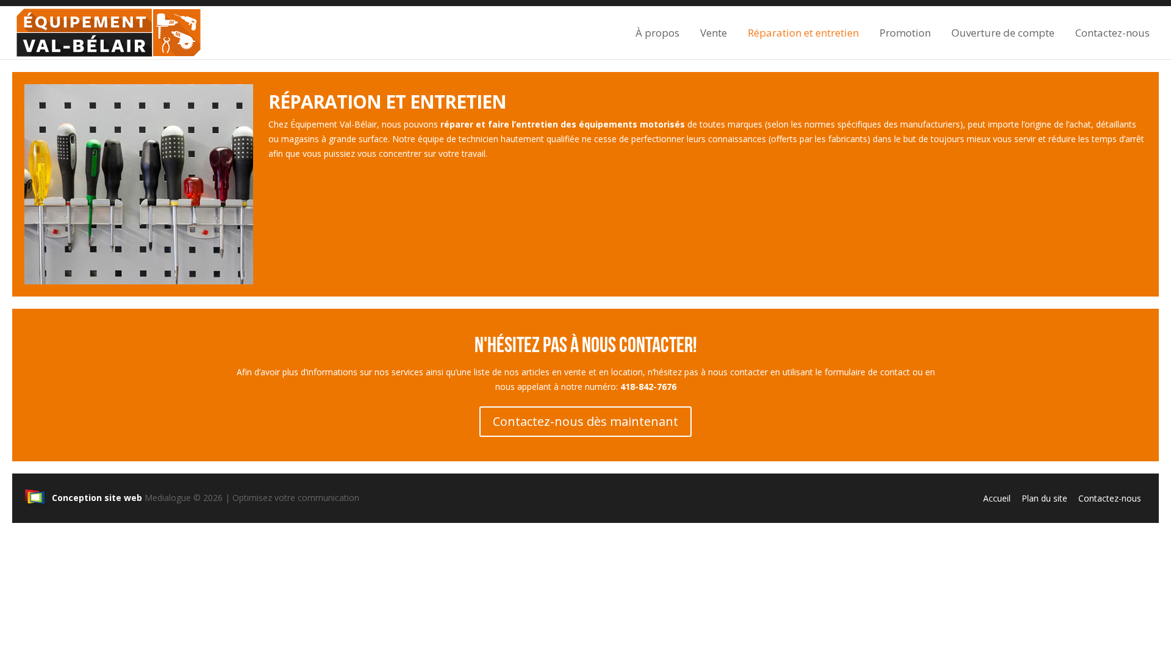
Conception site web (97, 497)
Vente (713, 33)
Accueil (997, 498)
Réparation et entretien (803, 33)
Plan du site (1044, 498)
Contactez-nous (1112, 33)
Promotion (905, 33)
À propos (657, 33)
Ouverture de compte (1003, 33)
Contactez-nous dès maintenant (585, 421)
